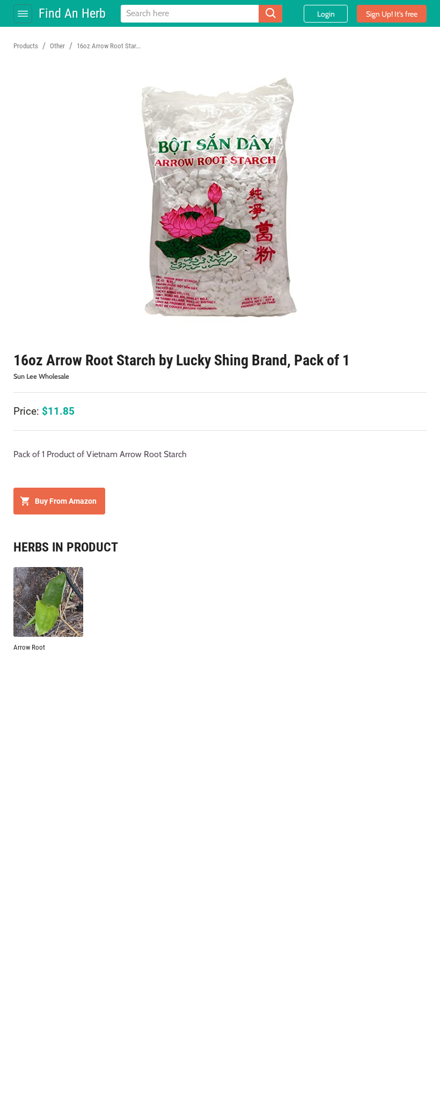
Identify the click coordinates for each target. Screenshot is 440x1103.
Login (326, 14)
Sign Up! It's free (391, 14)
